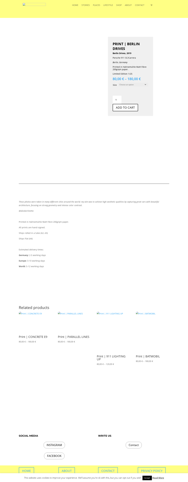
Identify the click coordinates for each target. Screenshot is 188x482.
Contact (134, 445)
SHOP (119, 5)
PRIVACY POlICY (151, 471)
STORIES (86, 5)
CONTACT (139, 5)
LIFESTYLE (108, 5)
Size (115, 85)
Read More (158, 477)
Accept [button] (147, 478)
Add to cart (125, 107)
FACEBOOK (54, 456)
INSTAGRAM (54, 445)
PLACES (96, 5)
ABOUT (128, 5)
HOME (75, 5)
